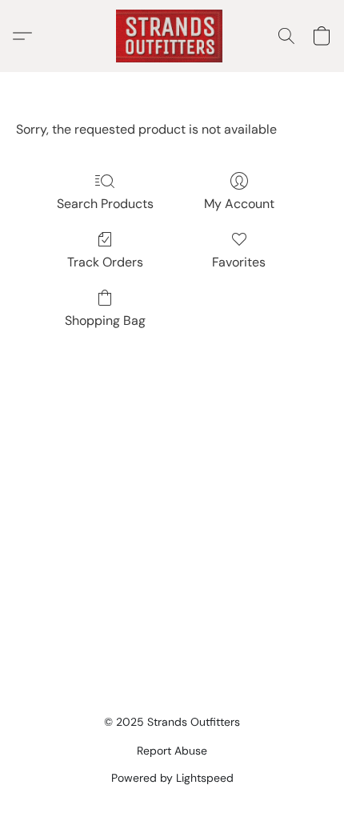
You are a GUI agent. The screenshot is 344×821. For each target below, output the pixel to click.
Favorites (239, 262)
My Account (239, 203)
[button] (172, 36)
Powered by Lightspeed (172, 778)
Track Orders (105, 262)
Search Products (105, 203)
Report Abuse (172, 750)
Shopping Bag (105, 320)
